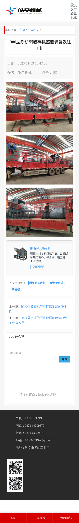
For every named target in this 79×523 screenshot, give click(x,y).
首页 (13, 518)
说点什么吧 (16, 336)
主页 (22, 29)
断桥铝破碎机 (40, 248)
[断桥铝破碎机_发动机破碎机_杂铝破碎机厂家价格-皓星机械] (24, 11)
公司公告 (34, 29)
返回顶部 (66, 518)
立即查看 (38, 266)
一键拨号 (39, 518)
